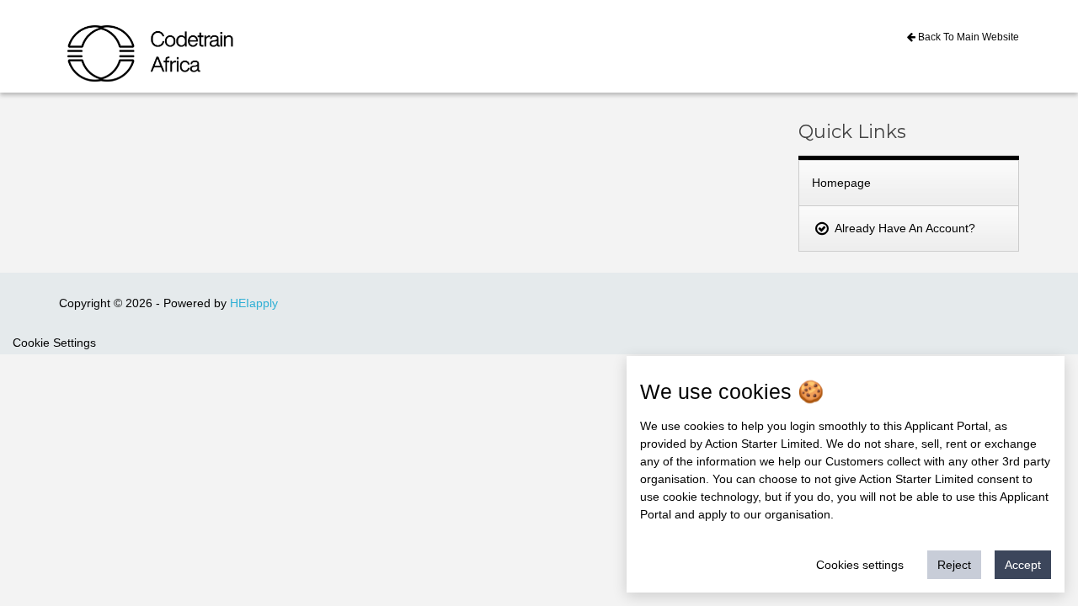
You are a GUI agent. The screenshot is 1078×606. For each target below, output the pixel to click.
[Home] (110, 40)
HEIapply (254, 303)
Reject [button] (954, 564)
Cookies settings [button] (860, 564)
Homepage (841, 182)
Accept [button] (1023, 564)
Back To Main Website (967, 37)
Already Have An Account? (903, 228)
